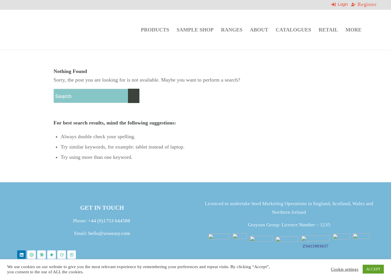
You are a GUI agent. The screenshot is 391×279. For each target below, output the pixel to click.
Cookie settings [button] (344, 269)
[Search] (371, 30)
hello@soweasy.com (109, 233)
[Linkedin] (21, 254)
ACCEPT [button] (373, 269)
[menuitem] (155, 30)
